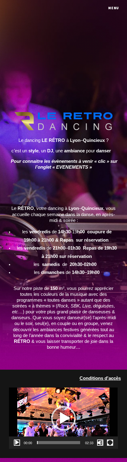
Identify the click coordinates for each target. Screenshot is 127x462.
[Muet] (100, 443)
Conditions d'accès (100, 378)
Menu (113, 8)
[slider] (58, 442)
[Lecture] (17, 443)
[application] (63, 418)
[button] (63, 418)
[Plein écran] (110, 443)
